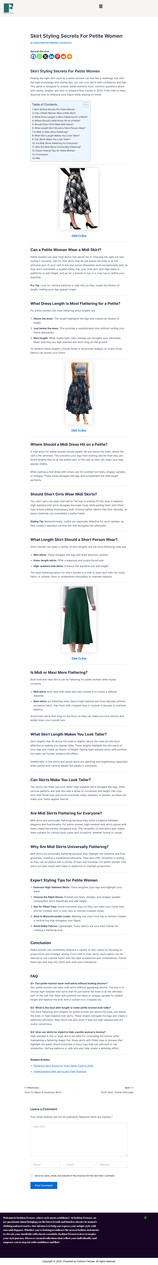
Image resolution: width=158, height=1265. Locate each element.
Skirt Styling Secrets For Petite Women (54, 109)
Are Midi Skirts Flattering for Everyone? (57, 143)
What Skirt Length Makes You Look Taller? (57, 135)
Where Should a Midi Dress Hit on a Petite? (57, 120)
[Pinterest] (57, 56)
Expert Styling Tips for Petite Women (55, 150)
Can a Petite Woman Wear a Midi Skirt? (55, 113)
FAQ (38, 158)
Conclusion (42, 154)
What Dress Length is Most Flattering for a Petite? (61, 117)
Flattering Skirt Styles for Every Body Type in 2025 (63, 1065)
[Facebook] (33, 56)
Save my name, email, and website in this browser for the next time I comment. (75, 1175)
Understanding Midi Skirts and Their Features (59, 1071)
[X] (45, 56)
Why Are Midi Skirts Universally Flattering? (58, 147)
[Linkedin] (51, 56)
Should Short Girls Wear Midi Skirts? (54, 124)
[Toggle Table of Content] (84, 105)
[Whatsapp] (39, 56)
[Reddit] (63, 56)
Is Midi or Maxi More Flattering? (51, 132)
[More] (69, 56)
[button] (101, 6)
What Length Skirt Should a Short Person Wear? (60, 128)
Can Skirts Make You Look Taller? (52, 139)
